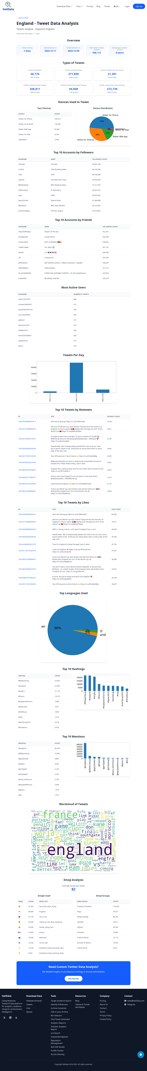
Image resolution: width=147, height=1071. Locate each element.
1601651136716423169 (27, 551)
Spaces (29, 1012)
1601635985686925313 (27, 421)
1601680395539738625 (27, 470)
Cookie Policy (105, 1019)
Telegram (131, 1004)
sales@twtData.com (135, 1001)
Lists (28, 1008)
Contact (103, 1008)
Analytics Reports (58, 1023)
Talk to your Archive (59, 1012)
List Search (55, 1033)
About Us (104, 1004)
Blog (98, 6)
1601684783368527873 (27, 569)
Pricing (90, 6)
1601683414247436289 (27, 484)
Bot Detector (56, 1015)
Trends (107, 6)
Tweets (29, 1004)
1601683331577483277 (27, 477)
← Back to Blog (22, 18)
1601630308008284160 (27, 529)
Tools (78, 6)
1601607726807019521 (27, 439)
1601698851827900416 (27, 578)
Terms (102, 1012)
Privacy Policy (106, 1015)
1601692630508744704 (27, 448)
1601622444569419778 (27, 544)
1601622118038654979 (27, 429)
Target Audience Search (61, 1001)
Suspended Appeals (59, 1036)
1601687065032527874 (27, 462)
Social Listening (57, 1054)
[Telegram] (140, 1054)
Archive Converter (58, 1008)
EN (117, 6)
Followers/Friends (34, 1001)
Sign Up (139, 6)
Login (127, 6)
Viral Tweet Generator (60, 1019)
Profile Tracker (57, 1050)
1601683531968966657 (27, 491)
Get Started (73, 978)
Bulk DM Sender (58, 1047)
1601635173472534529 (27, 456)
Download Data (63, 6)
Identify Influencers (59, 1004)
